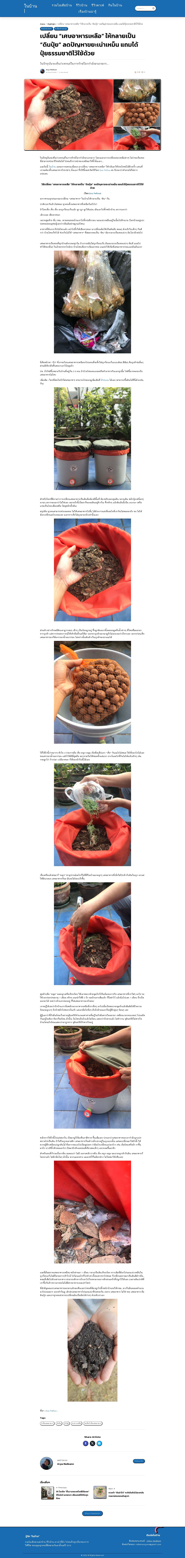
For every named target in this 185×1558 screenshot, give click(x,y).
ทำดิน (59, 1423)
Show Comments (92, 1513)
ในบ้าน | (30, 8)
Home (42, 24)
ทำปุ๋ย (66, 1423)
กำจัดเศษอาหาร (47, 1423)
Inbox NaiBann (154, 1541)
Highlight (51, 24)
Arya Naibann (51, 70)
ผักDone (105, 380)
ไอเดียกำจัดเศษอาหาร (92, 1423)
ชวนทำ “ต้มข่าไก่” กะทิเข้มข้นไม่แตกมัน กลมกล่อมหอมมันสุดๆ (126, 1494)
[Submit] (154, 8)
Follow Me (139, 1461)
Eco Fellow (105, 170)
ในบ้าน (52, 166)
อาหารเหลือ (76, 1423)
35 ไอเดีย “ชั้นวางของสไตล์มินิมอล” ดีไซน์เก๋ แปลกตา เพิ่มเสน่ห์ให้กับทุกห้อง (72, 1495)
